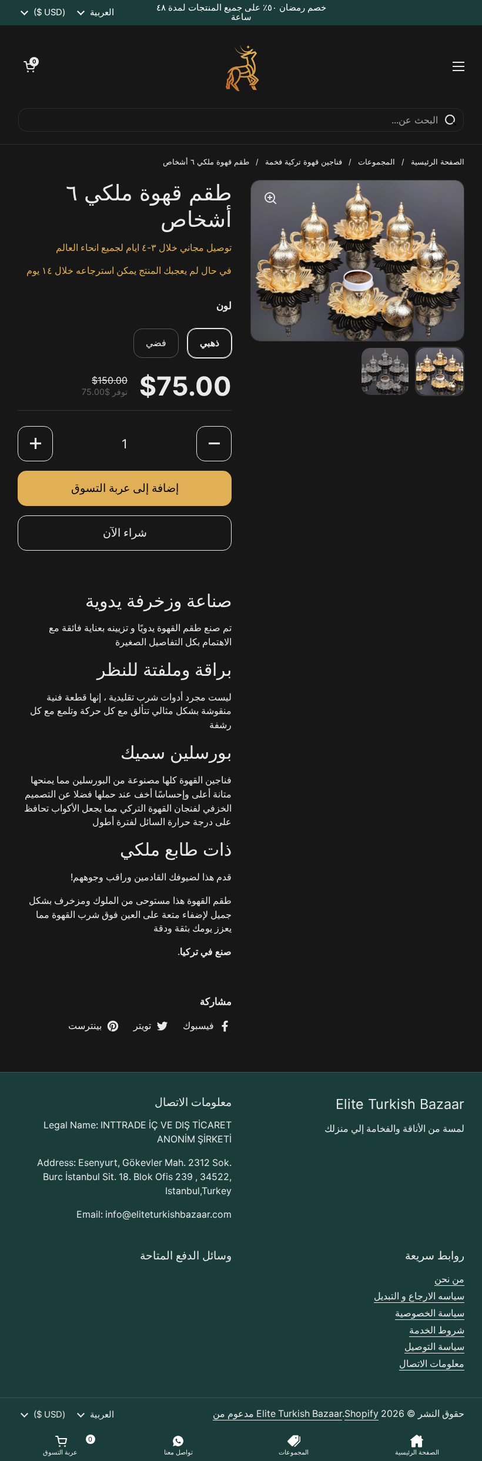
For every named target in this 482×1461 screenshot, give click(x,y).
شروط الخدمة (436, 1330)
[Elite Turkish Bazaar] (244, 66)
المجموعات (376, 162)
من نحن (449, 1279)
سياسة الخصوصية (429, 1313)
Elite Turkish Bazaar (299, 1413)
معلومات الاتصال (431, 1363)
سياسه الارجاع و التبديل (419, 1296)
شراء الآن (125, 532)
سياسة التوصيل (434, 1346)
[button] (29, 66)
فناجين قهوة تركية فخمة (303, 162)
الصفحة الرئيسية (437, 162)
